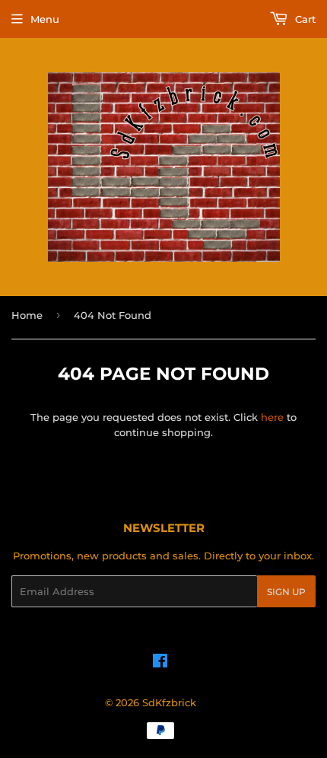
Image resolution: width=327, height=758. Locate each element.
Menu (44, 19)
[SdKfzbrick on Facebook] (160, 663)
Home (27, 315)
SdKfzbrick (169, 702)
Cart (304, 19)
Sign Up (286, 591)
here (272, 417)
